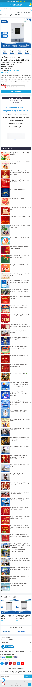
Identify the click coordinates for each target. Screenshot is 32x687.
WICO (19, 685)
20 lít (3, 87)
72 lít (12, 87)
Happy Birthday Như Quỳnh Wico (19, 474)
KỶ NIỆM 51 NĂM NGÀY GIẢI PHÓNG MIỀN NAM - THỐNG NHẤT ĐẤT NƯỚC (20, 172)
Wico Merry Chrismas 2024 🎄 (18, 373)
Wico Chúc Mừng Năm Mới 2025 (19, 355)
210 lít (23, 87)
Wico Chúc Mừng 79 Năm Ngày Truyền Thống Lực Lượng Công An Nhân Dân (19, 527)
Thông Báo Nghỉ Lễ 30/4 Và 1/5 (19, 265)
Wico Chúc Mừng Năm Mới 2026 (19, 198)
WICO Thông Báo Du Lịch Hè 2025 (19, 237)
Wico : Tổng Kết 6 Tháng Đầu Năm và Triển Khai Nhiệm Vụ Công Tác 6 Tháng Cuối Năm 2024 (20, 545)
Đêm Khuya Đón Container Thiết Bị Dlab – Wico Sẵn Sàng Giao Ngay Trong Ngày (19, 439)
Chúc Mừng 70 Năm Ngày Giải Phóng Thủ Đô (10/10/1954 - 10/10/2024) (18, 457)
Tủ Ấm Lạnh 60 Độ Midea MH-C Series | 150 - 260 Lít (23, 616)
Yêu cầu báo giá (16, 91)
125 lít (17, 87)
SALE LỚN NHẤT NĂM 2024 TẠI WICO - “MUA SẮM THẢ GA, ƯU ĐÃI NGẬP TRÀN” (20, 402)
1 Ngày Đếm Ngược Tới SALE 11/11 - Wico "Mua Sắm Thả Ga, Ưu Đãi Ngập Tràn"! (20, 393)
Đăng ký (27, 676)
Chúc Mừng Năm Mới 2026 (17, 189)
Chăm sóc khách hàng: (16, 1)
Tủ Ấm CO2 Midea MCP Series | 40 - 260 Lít (7, 616)
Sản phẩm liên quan (10, 597)
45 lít (8, 87)
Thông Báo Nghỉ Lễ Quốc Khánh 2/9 (20, 216)
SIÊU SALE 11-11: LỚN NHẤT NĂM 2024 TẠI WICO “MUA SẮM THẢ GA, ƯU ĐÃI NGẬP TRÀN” (19, 384)
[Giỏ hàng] (29, 5)
